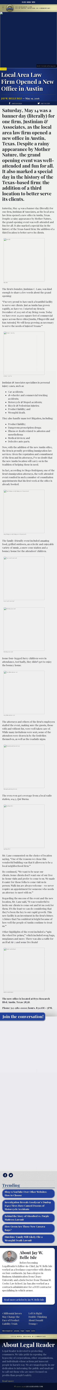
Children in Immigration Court (7, 1331)
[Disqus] (28, 1059)
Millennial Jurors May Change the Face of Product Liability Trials (12, 1318)
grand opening (16, 1331)
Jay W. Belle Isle (11, 98)
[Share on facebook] (4, 1175)
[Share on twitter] (10, 1175)
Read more (8, 1380)
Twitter (33, 2)
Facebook (29, 2)
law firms (33, 1331)
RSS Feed (24, 2)
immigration (28, 1331)
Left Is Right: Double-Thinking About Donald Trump (37, 1318)
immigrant (22, 1331)
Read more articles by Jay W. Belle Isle (24, 1299)
